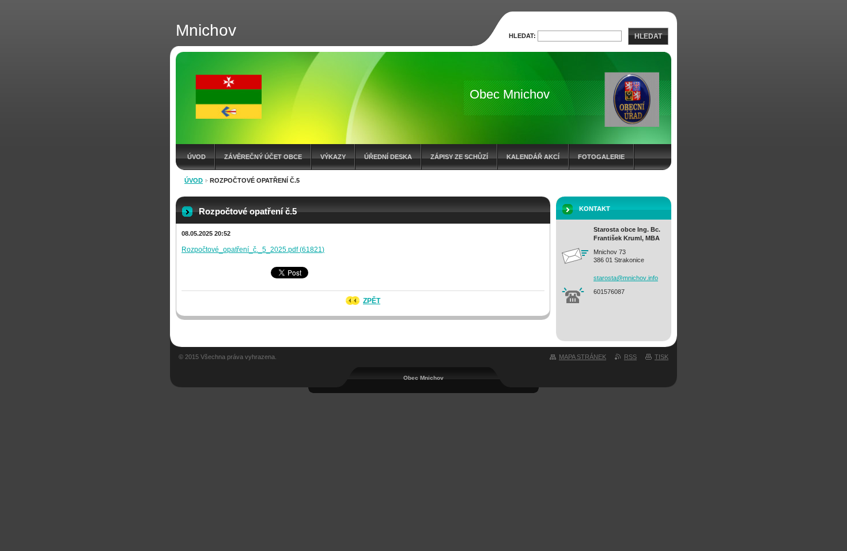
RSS (630, 356)
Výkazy (333, 156)
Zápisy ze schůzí (459, 156)
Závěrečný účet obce (263, 156)
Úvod (196, 156)
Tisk (661, 356)
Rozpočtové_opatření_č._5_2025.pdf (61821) (252, 250)
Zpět (371, 301)
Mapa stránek (582, 356)
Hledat (648, 36)
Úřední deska (388, 156)
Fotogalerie (601, 156)
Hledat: (522, 35)
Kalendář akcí (532, 156)
